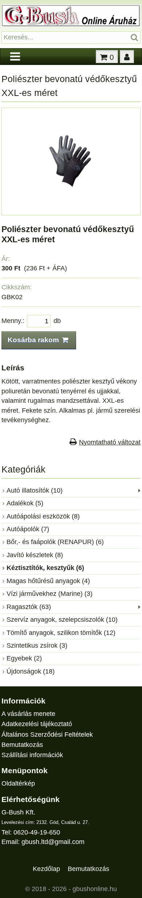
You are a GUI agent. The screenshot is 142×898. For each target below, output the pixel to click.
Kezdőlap (46, 868)
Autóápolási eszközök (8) (43, 516)
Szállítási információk (32, 755)
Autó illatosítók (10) (35, 490)
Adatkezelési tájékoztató (36, 724)
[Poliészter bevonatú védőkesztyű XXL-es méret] (71, 207)
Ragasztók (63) (29, 606)
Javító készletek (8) (35, 555)
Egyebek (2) (24, 658)
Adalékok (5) (25, 503)
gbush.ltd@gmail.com (52, 841)
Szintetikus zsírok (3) (37, 645)
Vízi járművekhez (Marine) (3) (49, 593)
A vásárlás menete (28, 713)
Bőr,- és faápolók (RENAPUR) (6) (55, 542)
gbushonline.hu (94, 889)
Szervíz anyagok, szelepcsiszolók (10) (62, 619)
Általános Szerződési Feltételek (47, 734)
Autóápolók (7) (28, 529)
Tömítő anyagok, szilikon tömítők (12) (61, 632)
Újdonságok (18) (31, 671)
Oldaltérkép (18, 783)
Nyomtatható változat (110, 442)
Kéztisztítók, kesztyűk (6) (45, 567)
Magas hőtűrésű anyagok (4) (48, 581)
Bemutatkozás (22, 744)
